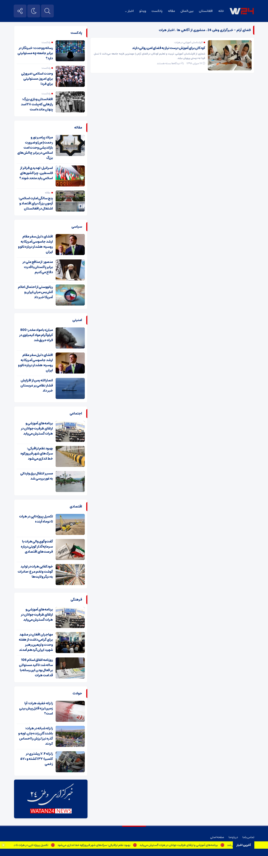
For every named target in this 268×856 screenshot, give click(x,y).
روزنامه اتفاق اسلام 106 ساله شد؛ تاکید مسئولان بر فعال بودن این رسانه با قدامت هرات (36, 667)
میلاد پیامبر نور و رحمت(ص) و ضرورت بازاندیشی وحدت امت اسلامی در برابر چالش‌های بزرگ (35, 148)
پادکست (157, 11)
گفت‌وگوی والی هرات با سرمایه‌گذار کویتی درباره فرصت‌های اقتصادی (37, 546)
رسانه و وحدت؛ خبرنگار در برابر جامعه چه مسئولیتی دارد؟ (35, 53)
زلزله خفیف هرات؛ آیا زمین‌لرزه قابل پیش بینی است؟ (36, 708)
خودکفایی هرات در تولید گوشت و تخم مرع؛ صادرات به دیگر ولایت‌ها (35, 571)
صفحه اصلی (217, 837)
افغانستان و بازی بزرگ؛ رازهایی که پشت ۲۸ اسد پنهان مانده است (37, 104)
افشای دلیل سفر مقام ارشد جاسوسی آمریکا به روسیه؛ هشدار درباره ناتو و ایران (35, 244)
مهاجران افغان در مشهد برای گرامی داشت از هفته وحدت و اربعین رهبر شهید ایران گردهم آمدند (36, 642)
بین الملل (186, 11)
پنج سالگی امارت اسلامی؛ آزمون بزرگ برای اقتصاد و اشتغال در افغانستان (36, 203)
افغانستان (206, 11)
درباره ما (233, 837)
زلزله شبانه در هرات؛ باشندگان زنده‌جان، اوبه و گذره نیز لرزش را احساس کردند (35, 736)
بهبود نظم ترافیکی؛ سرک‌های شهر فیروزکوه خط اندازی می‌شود (107, 845)
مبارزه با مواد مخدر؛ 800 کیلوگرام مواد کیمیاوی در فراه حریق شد (36, 335)
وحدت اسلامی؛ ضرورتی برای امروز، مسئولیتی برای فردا (37, 78)
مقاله (171, 11)
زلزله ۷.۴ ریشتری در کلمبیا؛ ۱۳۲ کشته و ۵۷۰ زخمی (36, 759)
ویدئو (142, 11)
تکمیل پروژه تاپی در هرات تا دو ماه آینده (38, 845)
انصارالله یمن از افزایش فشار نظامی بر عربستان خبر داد (36, 385)
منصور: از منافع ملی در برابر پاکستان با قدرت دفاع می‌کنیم (37, 267)
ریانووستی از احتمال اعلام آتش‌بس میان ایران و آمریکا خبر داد (35, 292)
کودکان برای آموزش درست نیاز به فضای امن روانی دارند (168, 48)
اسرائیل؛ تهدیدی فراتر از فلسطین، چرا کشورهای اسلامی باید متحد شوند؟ (36, 173)
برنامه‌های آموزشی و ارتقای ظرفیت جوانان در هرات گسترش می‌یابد (192, 845)
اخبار (131, 11)
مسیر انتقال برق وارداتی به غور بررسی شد (36, 476)
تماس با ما (248, 837)
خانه (221, 11)
